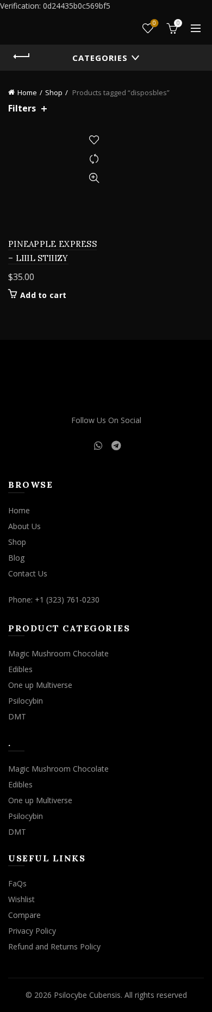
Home (27, 92)
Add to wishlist (93, 140)
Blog (16, 557)
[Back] (21, 56)
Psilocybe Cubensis (87, 995)
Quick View (93, 178)
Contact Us (27, 573)
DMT (17, 716)
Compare (93, 159)
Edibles (20, 669)
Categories (100, 57)
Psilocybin (25, 701)
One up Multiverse (40, 685)
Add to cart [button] (43, 295)
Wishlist (154, 23)
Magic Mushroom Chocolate (58, 653)
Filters (22, 108)
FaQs (17, 883)
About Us (24, 526)
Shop (54, 92)
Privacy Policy (32, 931)
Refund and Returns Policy (54, 946)
